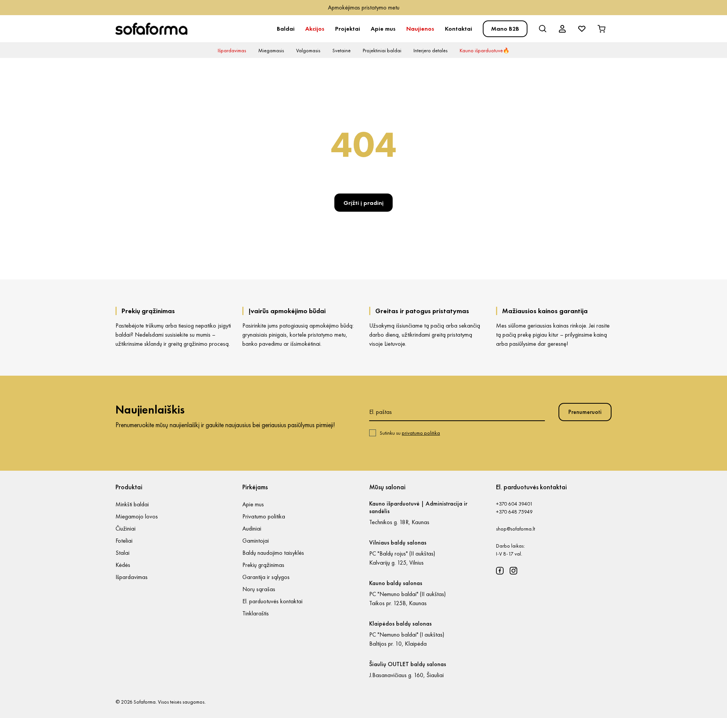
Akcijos (314, 29)
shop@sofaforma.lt (515, 528)
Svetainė (341, 50)
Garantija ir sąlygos (266, 577)
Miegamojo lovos (136, 516)
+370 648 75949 (514, 511)
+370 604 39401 (514, 503)
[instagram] (513, 570)
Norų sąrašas (258, 589)
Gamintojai (255, 541)
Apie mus (383, 29)
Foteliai (124, 541)
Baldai (286, 29)
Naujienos (420, 29)
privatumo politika (421, 432)
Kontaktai (458, 29)
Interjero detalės (430, 50)
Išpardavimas (232, 50)
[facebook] (500, 570)
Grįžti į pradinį (363, 203)
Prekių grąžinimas (263, 565)
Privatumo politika (263, 516)
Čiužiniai (125, 528)
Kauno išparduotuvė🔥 (484, 50)
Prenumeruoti (585, 412)
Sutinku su (410, 433)
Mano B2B (505, 29)
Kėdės (122, 565)
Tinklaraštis (255, 613)
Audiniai (251, 528)
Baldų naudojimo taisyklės (273, 553)
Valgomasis (308, 50)
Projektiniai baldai (382, 50)
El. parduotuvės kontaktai (272, 601)
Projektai (347, 29)
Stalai (122, 553)
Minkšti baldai (132, 504)
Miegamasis (271, 50)
